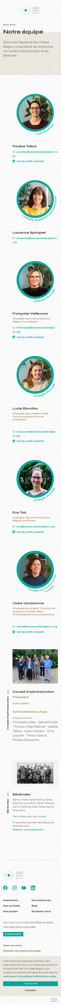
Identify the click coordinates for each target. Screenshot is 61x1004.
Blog (34, 905)
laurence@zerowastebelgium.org (35, 240)
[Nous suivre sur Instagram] (14, 888)
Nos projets (10, 911)
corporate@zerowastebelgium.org (34, 433)
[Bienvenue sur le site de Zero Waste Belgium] (30, 10)
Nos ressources (41, 900)
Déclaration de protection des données (22, 951)
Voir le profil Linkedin (30, 161)
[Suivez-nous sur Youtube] (24, 888)
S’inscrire (13, 934)
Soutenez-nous (41, 911)
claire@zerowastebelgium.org (36, 626)
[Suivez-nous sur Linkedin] (33, 888)
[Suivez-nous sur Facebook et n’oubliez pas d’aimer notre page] (5, 888)
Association (10, 900)
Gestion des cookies (12, 945)
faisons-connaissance (28, 829)
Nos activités (11, 905)
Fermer (30, 990)
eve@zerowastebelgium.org (35, 526)
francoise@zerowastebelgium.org (34, 329)
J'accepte (30, 983)
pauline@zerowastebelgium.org (35, 153)
